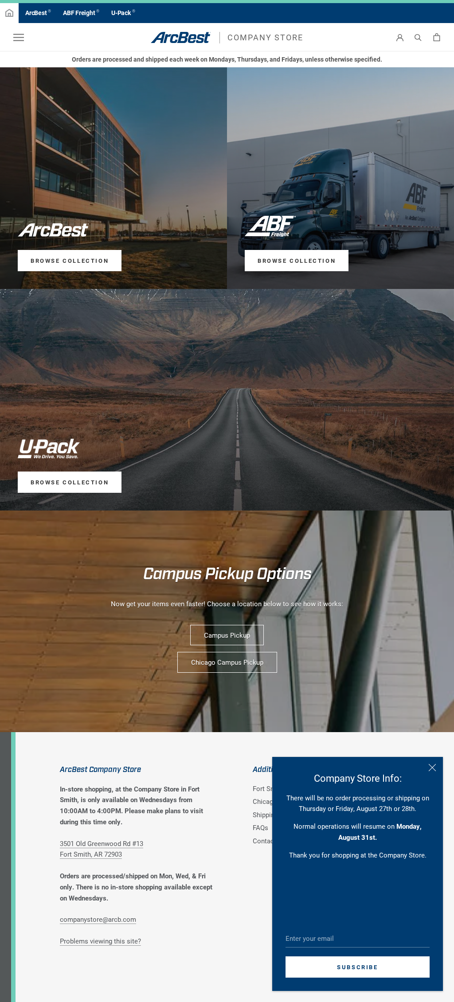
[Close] (432, 768)
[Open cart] (437, 37)
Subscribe (357, 967)
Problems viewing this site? (100, 940)
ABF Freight (81, 12)
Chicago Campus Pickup (227, 662)
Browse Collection (70, 261)
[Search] (418, 37)
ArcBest (38, 12)
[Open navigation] (18, 37)
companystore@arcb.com (98, 919)
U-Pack (123, 12)
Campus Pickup (227, 635)
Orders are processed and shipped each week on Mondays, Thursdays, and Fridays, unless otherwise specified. (227, 59)
